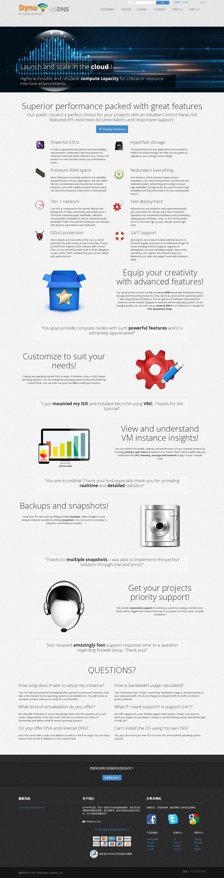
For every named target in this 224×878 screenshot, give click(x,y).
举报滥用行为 (122, 829)
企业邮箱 (141, 9)
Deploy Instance (113, 129)
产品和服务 (159, 9)
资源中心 (193, 9)
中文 (202, 2)
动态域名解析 (107, 9)
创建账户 (178, 2)
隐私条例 (110, 829)
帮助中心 (177, 9)
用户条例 (99, 829)
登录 (186, 2)
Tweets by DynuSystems (32, 807)
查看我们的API (112, 777)
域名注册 (126, 9)
